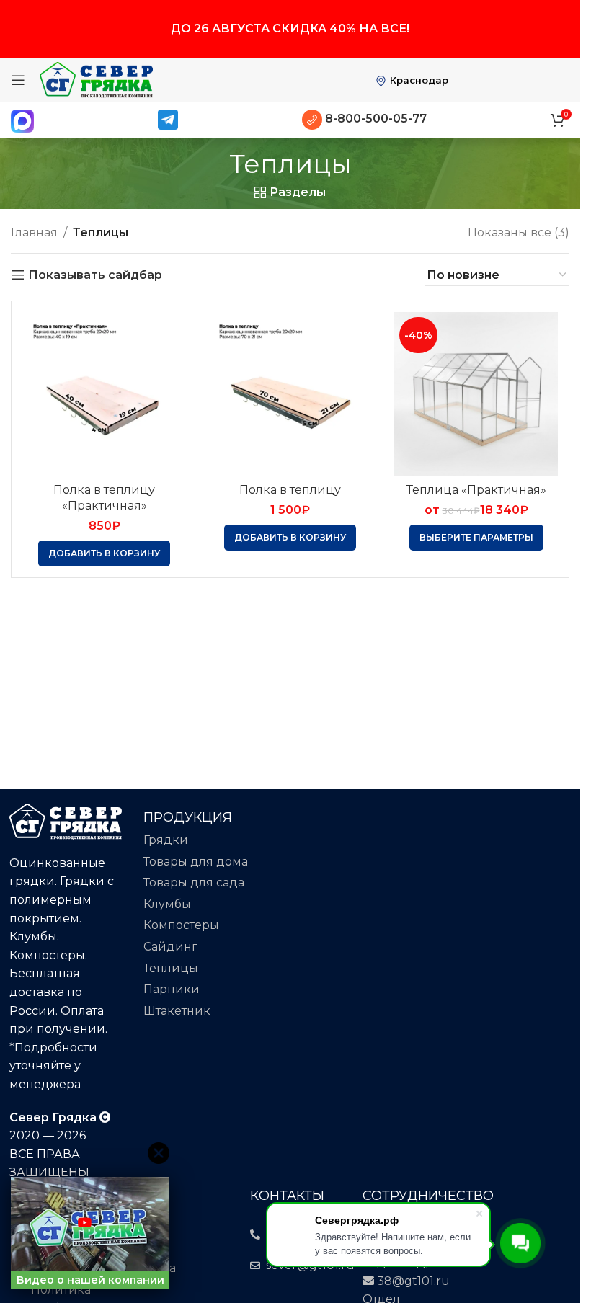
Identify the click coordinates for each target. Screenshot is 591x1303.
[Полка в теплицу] (290, 394)
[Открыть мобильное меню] (18, 80)
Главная (34, 232)
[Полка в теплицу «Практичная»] (104, 394)
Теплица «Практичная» (476, 490)
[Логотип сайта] (96, 79)
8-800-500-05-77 (374, 118)
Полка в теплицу (290, 490)
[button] (104, 553)
